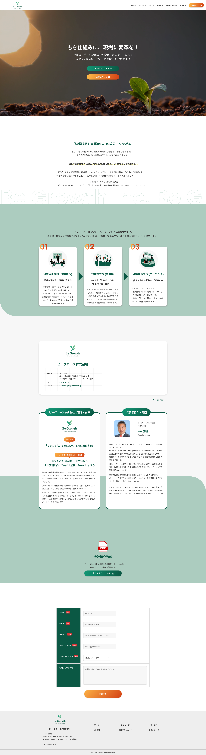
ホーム (96, 725)
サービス (154, 725)
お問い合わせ (154, 730)
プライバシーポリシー (49, 744)
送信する (103, 694)
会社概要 (96, 730)
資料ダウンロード (125, 730)
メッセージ (125, 725)
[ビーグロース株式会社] (17, 5)
